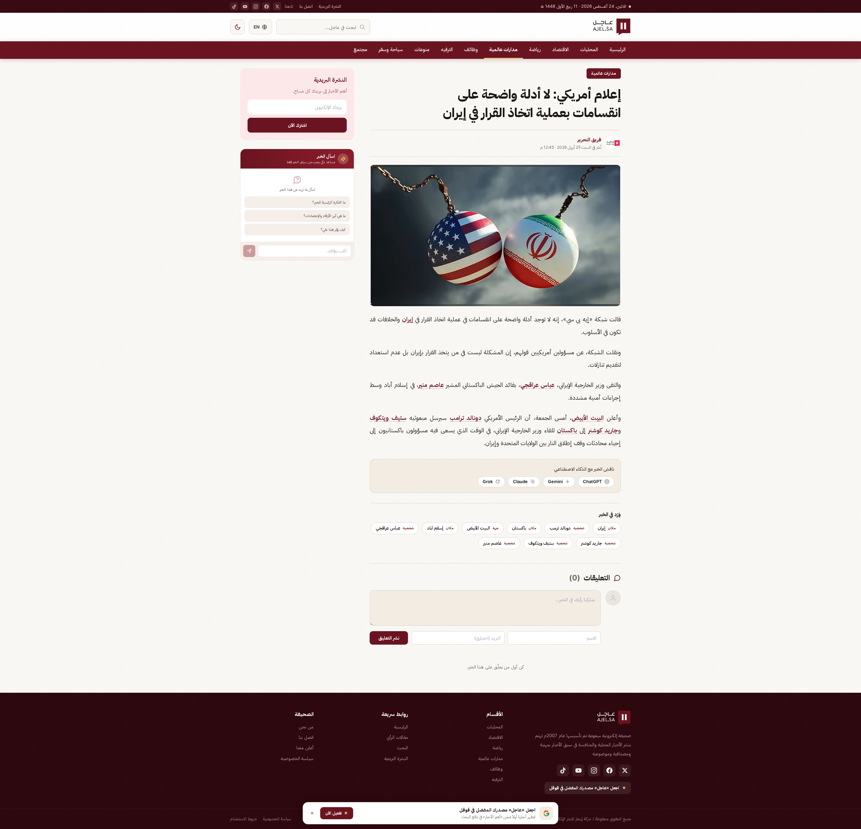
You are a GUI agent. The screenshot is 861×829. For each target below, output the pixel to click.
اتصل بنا (306, 6)
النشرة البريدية (330, 6)
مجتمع (360, 49)
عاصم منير (431, 384)
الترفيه (447, 49)
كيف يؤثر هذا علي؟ (333, 229)
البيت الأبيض (587, 417)
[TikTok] (234, 6)
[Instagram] (256, 6)
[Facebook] (266, 6)
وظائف (471, 49)
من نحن (306, 726)
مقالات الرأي (397, 737)
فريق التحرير (589, 140)
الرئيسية (617, 49)
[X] (277, 6)
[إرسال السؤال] (249, 251)
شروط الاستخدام (243, 818)
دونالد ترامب (466, 417)
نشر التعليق (388, 638)
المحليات (589, 49)
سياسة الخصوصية (297, 758)
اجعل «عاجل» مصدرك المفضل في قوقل (587, 787)
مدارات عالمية (503, 49)
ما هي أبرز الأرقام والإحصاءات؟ (324, 215)
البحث (402, 747)
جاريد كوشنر (603, 430)
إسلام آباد (440, 528)
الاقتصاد (560, 49)
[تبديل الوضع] (237, 27)
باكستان (567, 430)
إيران (407, 319)
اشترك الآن (297, 125)
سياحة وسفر (391, 49)
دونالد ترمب (567, 528)
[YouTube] (245, 6)
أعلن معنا (304, 747)
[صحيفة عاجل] (611, 27)
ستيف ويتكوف (388, 417)
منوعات (421, 49)
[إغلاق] (312, 813)
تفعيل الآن (336, 813)
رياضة (535, 49)
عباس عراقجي (537, 384)
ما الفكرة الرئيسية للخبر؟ (328, 202)
